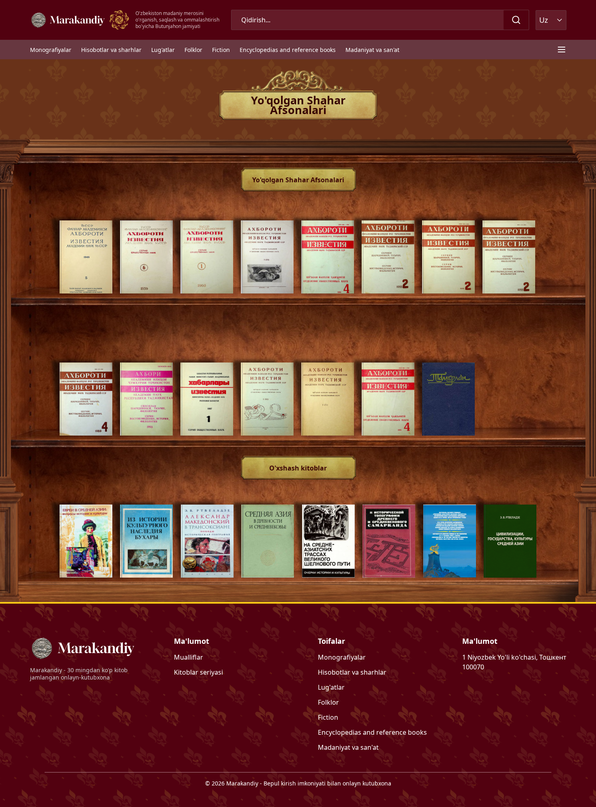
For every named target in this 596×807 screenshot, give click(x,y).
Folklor (193, 50)
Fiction (221, 50)
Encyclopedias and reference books (288, 50)
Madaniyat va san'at (372, 50)
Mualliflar (188, 657)
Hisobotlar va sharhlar (111, 50)
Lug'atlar (163, 50)
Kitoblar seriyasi (198, 672)
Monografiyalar (50, 50)
